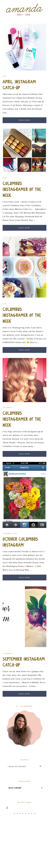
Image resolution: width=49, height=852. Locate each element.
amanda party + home (24, 10)
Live (4, 76)
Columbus (7, 408)
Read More (24, 120)
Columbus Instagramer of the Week (22, 189)
